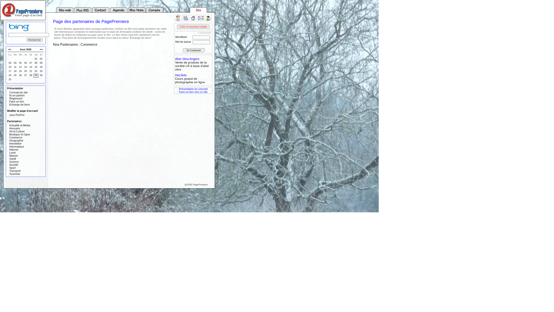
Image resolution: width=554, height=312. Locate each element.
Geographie (16, 140)
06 (25, 63)
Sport (12, 167)
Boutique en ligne (19, 134)
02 (41, 58)
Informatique (16, 146)
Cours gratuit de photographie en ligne (190, 80)
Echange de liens (19, 104)
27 (25, 75)
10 (10, 67)
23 (41, 71)
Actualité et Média (19, 125)
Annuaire (14, 128)
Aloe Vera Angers (187, 59)
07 (30, 63)
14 (30, 67)
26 (20, 75)
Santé (12, 158)
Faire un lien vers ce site (193, 92)
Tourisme (14, 174)
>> (41, 49)
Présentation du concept (193, 89)
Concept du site (18, 92)
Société (13, 164)
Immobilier (15, 143)
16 (41, 67)
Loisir (12, 152)
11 (15, 67)
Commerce (15, 137)
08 (36, 63)
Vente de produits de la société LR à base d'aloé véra (192, 66)
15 (36, 67)
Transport (15, 170)
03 (10, 63)
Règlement (15, 98)
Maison (13, 155)
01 (36, 58)
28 (30, 75)
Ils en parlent (16, 95)
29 (36, 75)
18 (15, 71)
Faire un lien (16, 101)
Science (14, 161)
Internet (13, 149)
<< (9, 49)
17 (10, 71)
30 (41, 75)
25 (15, 75)
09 (41, 63)
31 (10, 79)
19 (20, 71)
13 (25, 67)
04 (15, 63)
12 (20, 67)
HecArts (181, 75)
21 (30, 71)
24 (10, 75)
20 (25, 71)
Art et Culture (17, 131)
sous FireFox (16, 115)
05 (20, 63)
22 (36, 71)
